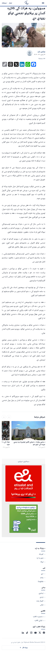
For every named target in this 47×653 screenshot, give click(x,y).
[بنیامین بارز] (29, 53)
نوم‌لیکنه (4, 3)
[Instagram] (31, 632)
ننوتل (10, 3)
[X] (39, 632)
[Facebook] (44, 632)
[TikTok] (27, 632)
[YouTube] (35, 632)
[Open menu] (43, 3)
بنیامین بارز (41, 52)
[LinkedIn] (23, 632)
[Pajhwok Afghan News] (26, 3)
